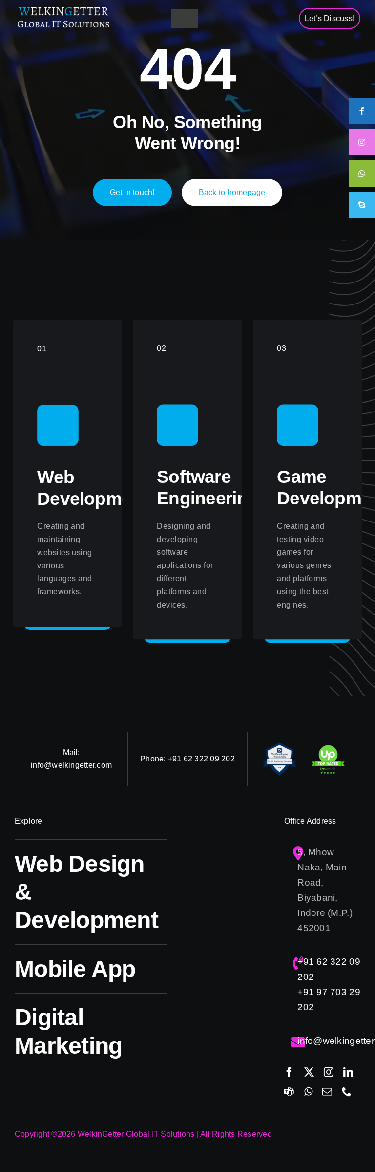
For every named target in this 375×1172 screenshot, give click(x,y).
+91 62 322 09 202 (201, 759)
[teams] (289, 1092)
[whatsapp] (308, 1092)
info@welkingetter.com (71, 765)
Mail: (71, 752)
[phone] (347, 1092)
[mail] (327, 1092)
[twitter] (309, 1072)
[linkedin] (348, 1072)
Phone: (154, 759)
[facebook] (289, 1072)
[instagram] (328, 1072)
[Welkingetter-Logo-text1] (63, 9)
